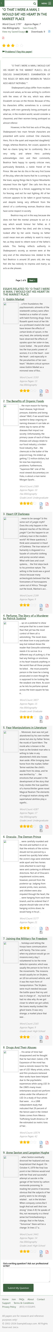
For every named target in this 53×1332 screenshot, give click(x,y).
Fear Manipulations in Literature (26, 727)
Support (6, 1302)
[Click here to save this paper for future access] (41, 394)
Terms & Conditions (24, 1302)
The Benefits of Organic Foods (25, 401)
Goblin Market (15, 299)
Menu (44, 3)
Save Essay (28, 27)
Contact (41, 1299)
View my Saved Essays (14, 31)
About (31, 1299)
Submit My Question (18, 1287)
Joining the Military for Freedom (26, 938)
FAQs (21, 1299)
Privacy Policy (9, 1306)
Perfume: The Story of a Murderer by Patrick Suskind (25, 617)
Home (5, 1299)
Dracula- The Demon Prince (23, 836)
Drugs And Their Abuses (21, 1047)
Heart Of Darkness (17, 514)
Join (14, 1299)
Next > (32, 280)
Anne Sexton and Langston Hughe (27, 1152)
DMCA (15, 1327)
